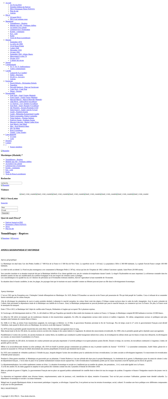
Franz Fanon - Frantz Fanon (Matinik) (23, 97)
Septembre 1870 (16, 42)
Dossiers (8, 141)
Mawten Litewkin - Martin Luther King (24, 122)
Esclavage (9, 81)
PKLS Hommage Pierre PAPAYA (22, 9)
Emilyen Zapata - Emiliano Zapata (22, 120)
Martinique (9, 21)
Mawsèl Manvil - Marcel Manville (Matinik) (26, 99)
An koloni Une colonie (18, 27)
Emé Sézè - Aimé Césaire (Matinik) (23, 95)
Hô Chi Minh (15, 128)
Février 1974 (14, 58)
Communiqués (10, 65)
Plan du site (14, 11)
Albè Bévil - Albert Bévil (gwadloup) (23, 102)
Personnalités (10, 93)
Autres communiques (17, 69)
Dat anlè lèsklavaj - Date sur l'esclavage (24, 87)
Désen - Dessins (16, 91)
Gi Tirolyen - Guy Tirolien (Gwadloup (24, 104)
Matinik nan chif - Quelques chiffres (23, 25)
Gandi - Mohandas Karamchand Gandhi (24, 114)
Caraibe (8, 71)
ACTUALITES (16, 5)
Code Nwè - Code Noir (18, 89)
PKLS (7, 15)
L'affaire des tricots (17, 60)
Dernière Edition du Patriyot (20, 7)
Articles (13, 13)
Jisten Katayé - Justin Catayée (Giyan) (24, 110)
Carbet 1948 (14, 48)
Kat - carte (14, 34)
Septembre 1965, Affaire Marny (21, 54)
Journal (8, 62)
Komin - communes (17, 32)
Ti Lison (13, 137)
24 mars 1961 (15, 52)
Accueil (8, 3)
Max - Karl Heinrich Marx (19, 126)
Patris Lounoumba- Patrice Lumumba (23, 116)
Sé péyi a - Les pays (17, 77)
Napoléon (13, 85)
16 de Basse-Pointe (17, 46)
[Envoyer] (15, 238)
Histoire (8, 40)
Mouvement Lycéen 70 (18, 56)
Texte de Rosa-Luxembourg (20, 38)
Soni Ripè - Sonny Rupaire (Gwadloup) (24, 106)
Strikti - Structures (16, 75)
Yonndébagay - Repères (18, 23)
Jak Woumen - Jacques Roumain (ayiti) (24, 108)
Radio (12, 36)
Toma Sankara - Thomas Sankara (22, 118)
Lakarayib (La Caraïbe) (18, 73)
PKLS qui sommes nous (19, 19)
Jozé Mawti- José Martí (18, 124)
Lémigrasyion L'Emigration (20, 30)
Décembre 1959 (16, 50)
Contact (8, 143)
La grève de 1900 (16, 44)
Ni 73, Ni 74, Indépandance (20, 67)
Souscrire (4, 203)
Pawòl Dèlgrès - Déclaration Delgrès (23, 83)
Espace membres (16, 147)
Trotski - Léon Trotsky (18, 132)
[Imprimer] (5, 238)
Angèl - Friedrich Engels (19, 112)
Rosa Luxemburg (16, 130)
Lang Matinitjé (10, 134)
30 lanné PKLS (15, 17)
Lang (12, 139)
